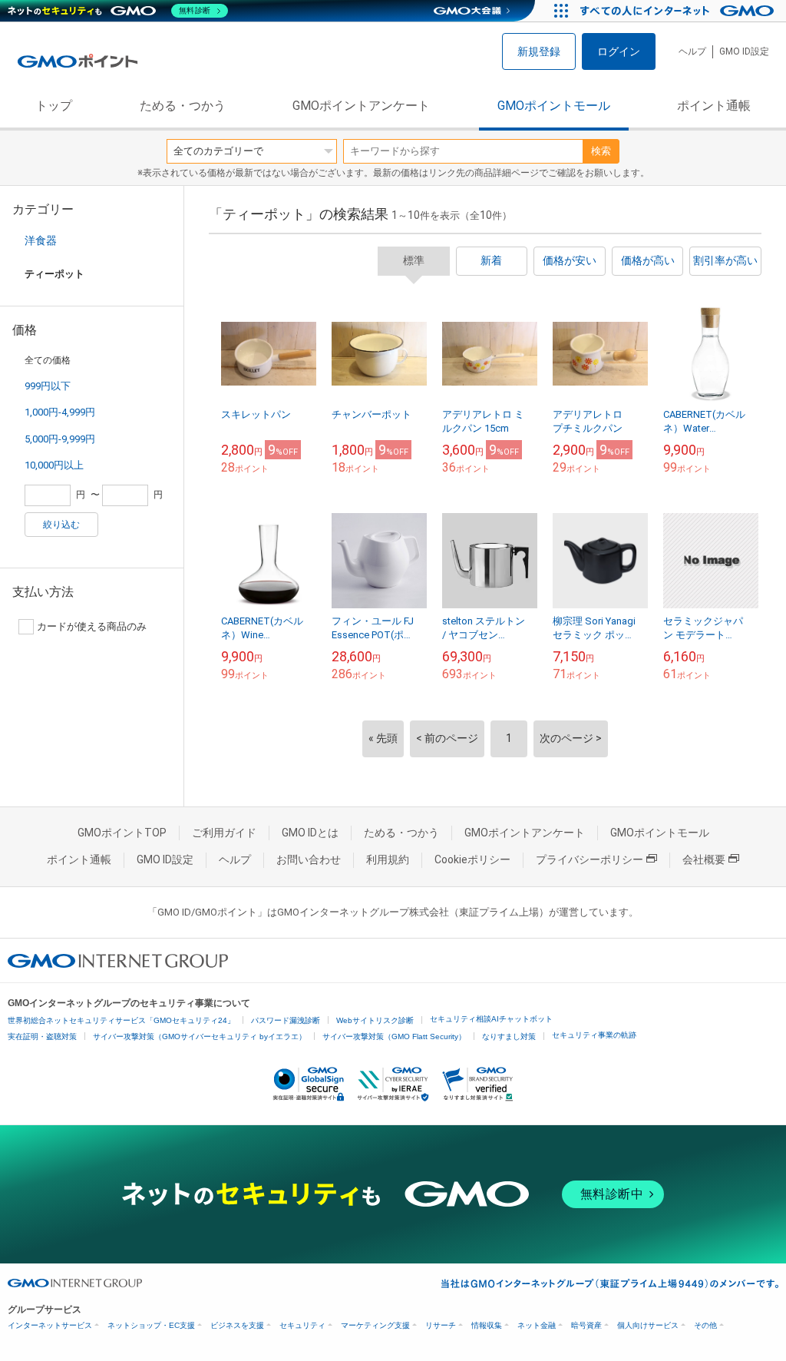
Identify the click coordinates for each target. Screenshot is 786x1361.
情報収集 (486, 1325)
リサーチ (440, 1325)
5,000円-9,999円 (60, 439)
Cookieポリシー (472, 859)
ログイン (618, 51)
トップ (53, 105)
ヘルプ (692, 51)
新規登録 (538, 51)
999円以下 (48, 386)
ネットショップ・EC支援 (151, 1325)
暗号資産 (586, 1325)
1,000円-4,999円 (60, 412)
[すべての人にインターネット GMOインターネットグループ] (679, 11)
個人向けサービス (648, 1325)
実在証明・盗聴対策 (42, 1036)
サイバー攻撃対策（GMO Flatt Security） (394, 1036)
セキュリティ (302, 1325)
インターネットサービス (50, 1325)
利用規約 (387, 859)
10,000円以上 (54, 465)
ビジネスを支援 (237, 1325)
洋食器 (41, 240)
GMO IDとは (310, 832)
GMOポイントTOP (122, 832)
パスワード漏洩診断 (285, 1020)
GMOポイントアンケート (361, 105)
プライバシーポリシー (589, 859)
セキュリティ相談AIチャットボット (491, 1019)
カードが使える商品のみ (92, 626)
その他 (705, 1325)
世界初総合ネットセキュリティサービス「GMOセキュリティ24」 (121, 1020)
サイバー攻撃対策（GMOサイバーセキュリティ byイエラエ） (199, 1036)
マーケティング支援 (375, 1325)
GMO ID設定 (744, 51)
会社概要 (703, 859)
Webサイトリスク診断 (375, 1020)
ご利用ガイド (224, 832)
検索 (601, 151)
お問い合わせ (308, 859)
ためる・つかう (183, 105)
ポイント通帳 (714, 105)
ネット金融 (536, 1325)
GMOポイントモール (553, 105)
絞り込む (61, 524)
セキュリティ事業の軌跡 (594, 1035)
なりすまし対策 (509, 1036)
